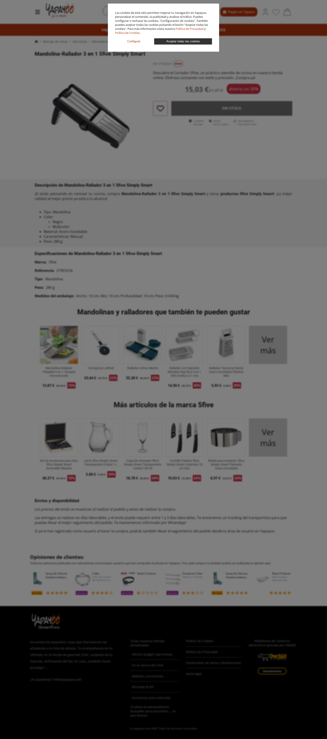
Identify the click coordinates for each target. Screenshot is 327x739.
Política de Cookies (127, 33)
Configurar (133, 41)
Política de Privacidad (190, 29)
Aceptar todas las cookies (183, 41)
